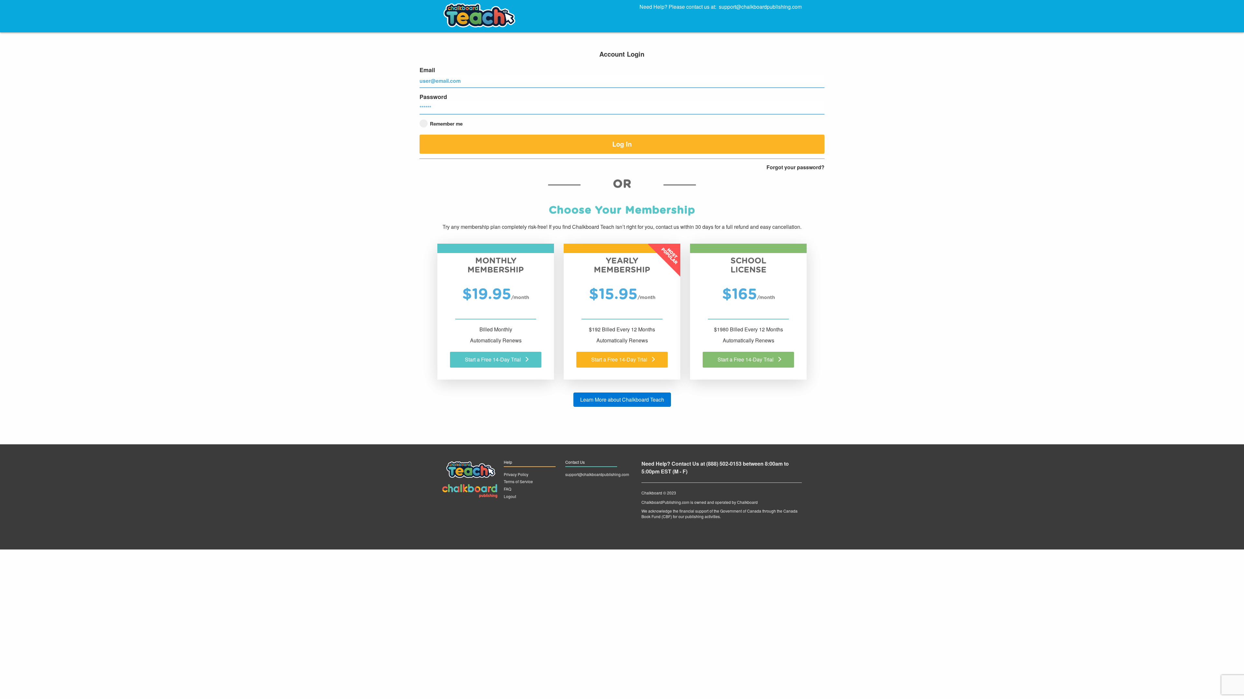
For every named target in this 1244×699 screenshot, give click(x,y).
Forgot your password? (795, 167)
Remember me (446, 123)
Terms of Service (518, 481)
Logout (510, 496)
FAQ (507, 489)
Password (433, 97)
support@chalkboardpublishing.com (760, 6)
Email (427, 70)
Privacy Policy (516, 474)
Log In (622, 144)
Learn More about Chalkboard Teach (622, 399)
